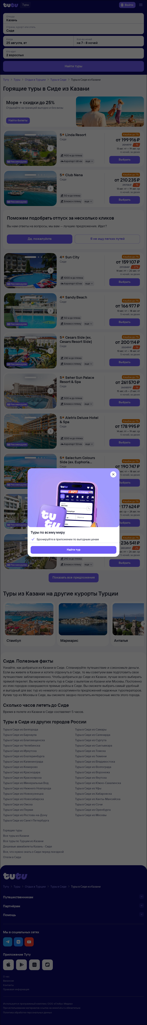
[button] (73, 550)
